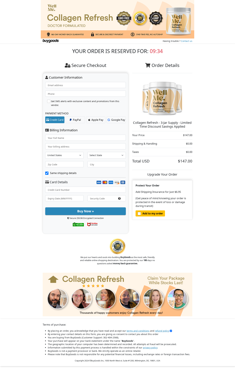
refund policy (162, 330)
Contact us (186, 40)
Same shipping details (63, 173)
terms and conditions (138, 330)
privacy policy (150, 347)
